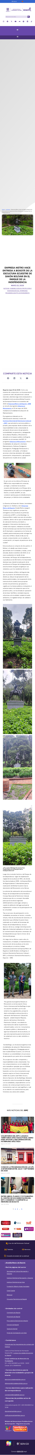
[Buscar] (29, 17)
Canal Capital (11, 1291)
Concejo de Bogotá (13, 1325)
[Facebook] (7, 21)
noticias (8, 209)
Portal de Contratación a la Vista (17, 1333)
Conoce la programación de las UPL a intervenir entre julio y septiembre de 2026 (17, 1169)
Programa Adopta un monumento (17, 293)
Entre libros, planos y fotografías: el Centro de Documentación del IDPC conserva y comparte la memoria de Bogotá (17, 1199)
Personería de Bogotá (13, 1317)
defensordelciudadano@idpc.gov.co (16, 1383)
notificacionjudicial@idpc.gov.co (15, 1415)
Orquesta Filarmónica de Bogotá (17, 1299)
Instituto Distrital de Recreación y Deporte (20, 1278)
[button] (17, 29)
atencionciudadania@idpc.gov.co (15, 1379)
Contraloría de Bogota (13, 1312)
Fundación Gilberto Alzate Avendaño (18, 1286)
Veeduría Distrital (12, 1329)
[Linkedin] (27, 21)
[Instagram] (3, 21)
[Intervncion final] (17, 636)
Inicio (3, 209)
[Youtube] (15, 21)
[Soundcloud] (19, 21)
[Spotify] (23, 21)
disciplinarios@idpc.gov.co (13, 1411)
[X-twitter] (11, 21)
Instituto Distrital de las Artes (16, 1282)
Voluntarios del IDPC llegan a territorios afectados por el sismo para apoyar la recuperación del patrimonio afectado (17, 1139)
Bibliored (9, 1295)
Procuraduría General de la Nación (17, 1321)
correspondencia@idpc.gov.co (14, 1395)
